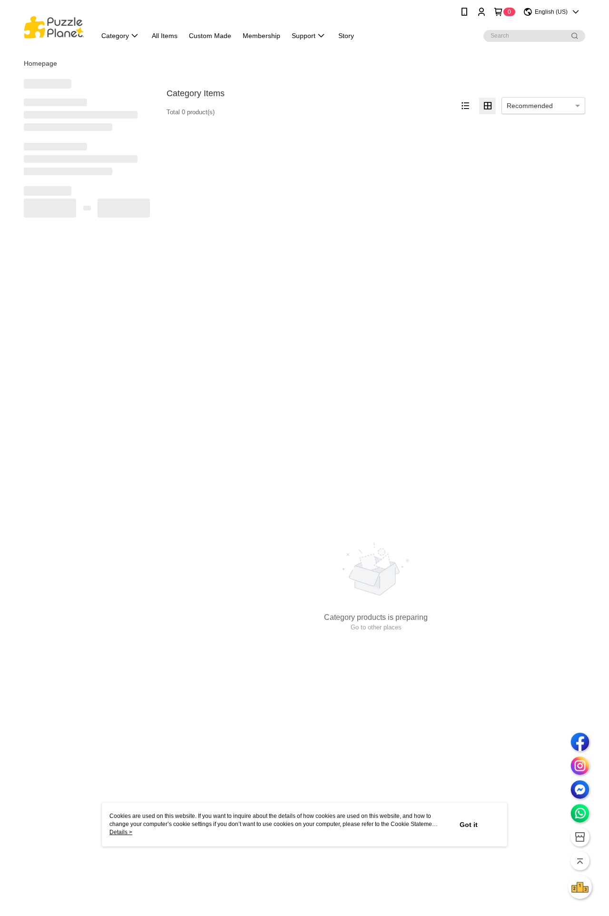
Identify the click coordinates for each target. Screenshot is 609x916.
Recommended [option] (530, 106)
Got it (469, 824)
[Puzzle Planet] (54, 25)
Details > (120, 832)
